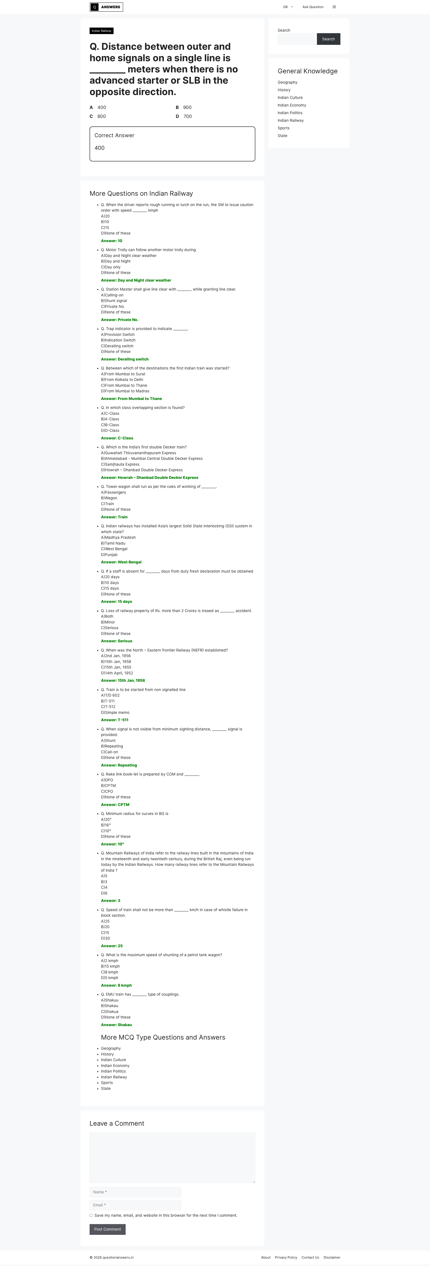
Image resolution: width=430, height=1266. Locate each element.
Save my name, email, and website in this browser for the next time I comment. (166, 1215)
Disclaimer (332, 1257)
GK (285, 7)
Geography (111, 1048)
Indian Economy (115, 1065)
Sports (107, 1082)
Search (284, 30)
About (266, 1257)
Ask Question (313, 7)
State (106, 1088)
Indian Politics (113, 1071)
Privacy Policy (286, 1257)
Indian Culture (113, 1060)
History (107, 1054)
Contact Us (310, 1257)
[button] (334, 7)
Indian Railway (101, 31)
